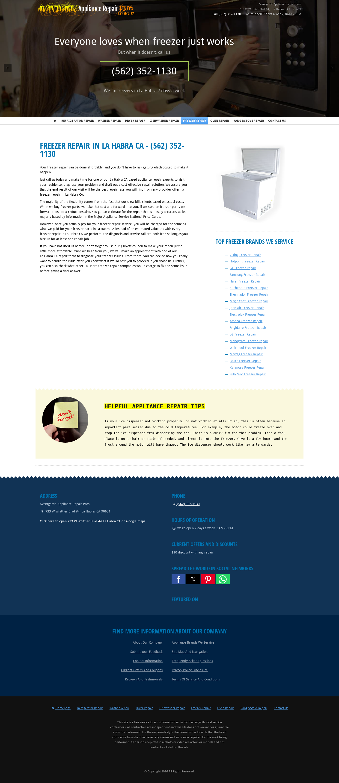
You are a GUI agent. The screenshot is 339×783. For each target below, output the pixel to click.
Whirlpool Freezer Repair (248, 348)
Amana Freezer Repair (246, 321)
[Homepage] (89, 15)
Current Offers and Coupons (142, 670)
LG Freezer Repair (243, 334)
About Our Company (148, 642)
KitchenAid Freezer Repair (249, 288)
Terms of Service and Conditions (196, 679)
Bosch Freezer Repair (245, 361)
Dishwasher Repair (164, 120)
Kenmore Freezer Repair (248, 367)
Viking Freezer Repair (245, 255)
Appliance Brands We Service (193, 642)
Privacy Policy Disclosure (190, 670)
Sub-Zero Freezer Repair (248, 374)
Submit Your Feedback (146, 651)
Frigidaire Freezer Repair (248, 328)
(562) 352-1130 (187, 504)
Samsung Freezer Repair (247, 275)
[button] (8, 68)
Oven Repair (219, 120)
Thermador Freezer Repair (249, 294)
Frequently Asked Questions (192, 661)
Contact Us (277, 120)
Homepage (63, 708)
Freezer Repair (194, 120)
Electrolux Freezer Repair (248, 314)
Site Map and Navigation (190, 651)
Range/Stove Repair (248, 120)
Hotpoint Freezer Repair (247, 261)
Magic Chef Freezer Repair (249, 301)
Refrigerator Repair (77, 120)
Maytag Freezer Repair (246, 354)
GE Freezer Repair (243, 268)
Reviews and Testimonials (144, 679)
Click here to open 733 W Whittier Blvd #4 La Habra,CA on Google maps (92, 521)
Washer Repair (109, 120)
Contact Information (148, 661)
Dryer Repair (135, 120)
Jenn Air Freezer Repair (247, 308)
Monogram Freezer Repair (249, 341)
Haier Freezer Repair (245, 281)
